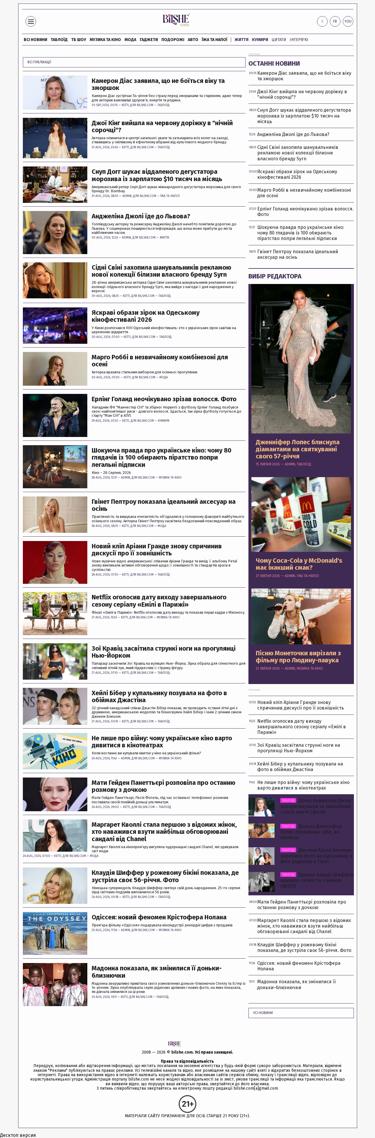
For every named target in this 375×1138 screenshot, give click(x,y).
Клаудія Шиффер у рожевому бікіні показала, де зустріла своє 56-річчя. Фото (165, 876)
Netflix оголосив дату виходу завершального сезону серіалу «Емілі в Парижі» (159, 601)
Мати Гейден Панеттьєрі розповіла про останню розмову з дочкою (163, 786)
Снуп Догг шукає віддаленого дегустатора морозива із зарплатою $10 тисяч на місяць (157, 175)
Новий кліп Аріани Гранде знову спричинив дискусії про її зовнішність (157, 550)
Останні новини (274, 63)
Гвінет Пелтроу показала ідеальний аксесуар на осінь (164, 505)
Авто (193, 39)
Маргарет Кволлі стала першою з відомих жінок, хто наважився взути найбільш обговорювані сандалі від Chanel (164, 832)
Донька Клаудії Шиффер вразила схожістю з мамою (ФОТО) (317, 880)
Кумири (260, 39)
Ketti (125, 105)
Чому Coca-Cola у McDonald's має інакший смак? (299, 564)
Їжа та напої (214, 39)
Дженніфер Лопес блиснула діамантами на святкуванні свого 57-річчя (298, 449)
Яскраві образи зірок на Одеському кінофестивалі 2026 (146, 316)
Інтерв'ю (299, 39)
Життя (241, 39)
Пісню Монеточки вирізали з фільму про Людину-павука (298, 657)
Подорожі (172, 39)
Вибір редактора (274, 276)
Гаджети (149, 39)
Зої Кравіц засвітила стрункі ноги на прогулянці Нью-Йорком (164, 652)
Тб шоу (78, 39)
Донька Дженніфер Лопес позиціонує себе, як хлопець (311, 832)
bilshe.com (182, 1052)
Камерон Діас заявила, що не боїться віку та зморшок (158, 84)
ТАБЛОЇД (59, 39)
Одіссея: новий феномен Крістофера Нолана (159, 917)
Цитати (279, 39)
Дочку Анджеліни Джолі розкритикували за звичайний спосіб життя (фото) (315, 806)
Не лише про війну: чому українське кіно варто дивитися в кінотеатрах (162, 742)
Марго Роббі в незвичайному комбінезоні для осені (160, 361)
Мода (130, 39)
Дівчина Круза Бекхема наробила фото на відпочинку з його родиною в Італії (316, 855)
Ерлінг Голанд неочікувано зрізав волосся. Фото (164, 399)
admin (127, 196)
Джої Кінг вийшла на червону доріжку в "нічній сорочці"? (162, 127)
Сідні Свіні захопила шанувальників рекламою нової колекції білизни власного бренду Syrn (161, 271)
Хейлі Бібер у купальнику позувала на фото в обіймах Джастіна (159, 697)
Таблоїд (163, 105)
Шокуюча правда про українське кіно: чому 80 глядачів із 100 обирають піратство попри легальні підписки (161, 457)
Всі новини (35, 39)
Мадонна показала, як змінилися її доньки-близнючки (157, 972)
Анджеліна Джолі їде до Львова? (141, 216)
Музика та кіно (105, 39)
